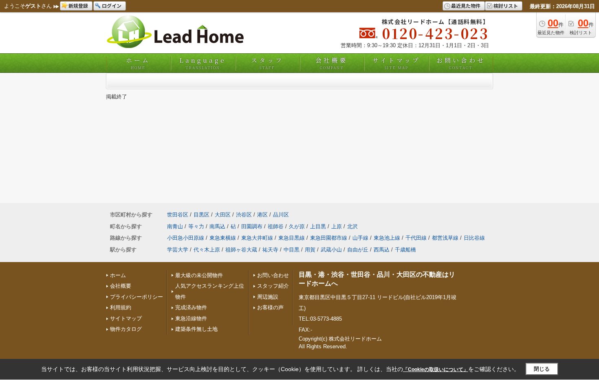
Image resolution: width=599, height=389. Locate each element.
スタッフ (267, 63)
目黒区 (201, 215)
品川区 (281, 215)
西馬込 (382, 250)
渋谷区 (244, 215)
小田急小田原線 (185, 238)
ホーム (138, 63)
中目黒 (292, 250)
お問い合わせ (460, 63)
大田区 (223, 215)
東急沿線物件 (191, 318)
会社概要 (331, 63)
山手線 (360, 238)
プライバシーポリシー (136, 297)
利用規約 (120, 307)
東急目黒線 (291, 238)
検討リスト (505, 5)
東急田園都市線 (328, 238)
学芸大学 (177, 250)
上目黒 (318, 226)
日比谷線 (474, 238)
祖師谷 (276, 226)
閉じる (542, 369)
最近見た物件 (465, 5)
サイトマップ (396, 63)
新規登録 (78, 5)
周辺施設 (267, 297)
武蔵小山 (331, 250)
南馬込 (217, 226)
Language (202, 63)
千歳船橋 (405, 250)
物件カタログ (126, 329)
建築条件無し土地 (196, 329)
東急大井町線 (257, 238)
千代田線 (416, 238)
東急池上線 (387, 238)
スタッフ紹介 (273, 286)
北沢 (352, 226)
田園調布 (251, 226)
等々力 (196, 226)
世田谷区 (177, 215)
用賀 (310, 250)
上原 (336, 226)
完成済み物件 (191, 307)
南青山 (175, 226)
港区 (262, 215)
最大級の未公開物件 (199, 275)
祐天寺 (270, 250)
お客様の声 (270, 307)
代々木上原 (207, 250)
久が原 (297, 226)
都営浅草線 (445, 238)
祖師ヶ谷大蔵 (241, 250)
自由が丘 (357, 250)
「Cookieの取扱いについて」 (435, 369)
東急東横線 (222, 238)
